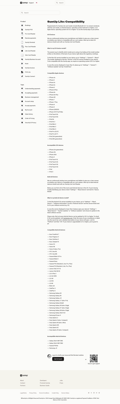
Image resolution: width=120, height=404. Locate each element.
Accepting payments (31, 93)
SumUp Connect (30, 76)
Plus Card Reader (30, 46)
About (22, 380)
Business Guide (44, 385)
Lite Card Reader (30, 51)
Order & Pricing (29, 118)
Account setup (29, 101)
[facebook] (88, 393)
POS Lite (27, 72)
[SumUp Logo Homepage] (24, 3)
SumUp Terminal (30, 42)
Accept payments (30, 105)
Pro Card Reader (30, 34)
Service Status (65, 393)
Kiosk (26, 63)
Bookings (28, 25)
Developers (43, 380)
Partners (22, 385)
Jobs (61, 380)
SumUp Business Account (32, 59)
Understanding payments (32, 88)
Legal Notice (23, 393)
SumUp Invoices (30, 68)
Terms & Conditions (44, 393)
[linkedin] (99, 393)
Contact (22, 383)
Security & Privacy (30, 122)
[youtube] (96, 393)
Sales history (29, 114)
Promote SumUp (45, 383)
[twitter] (91, 393)
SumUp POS (29, 29)
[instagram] (94, 393)
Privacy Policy (32, 393)
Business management (32, 97)
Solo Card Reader (30, 55)
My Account (28, 110)
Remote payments (30, 38)
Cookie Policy (55, 393)
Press (61, 383)
